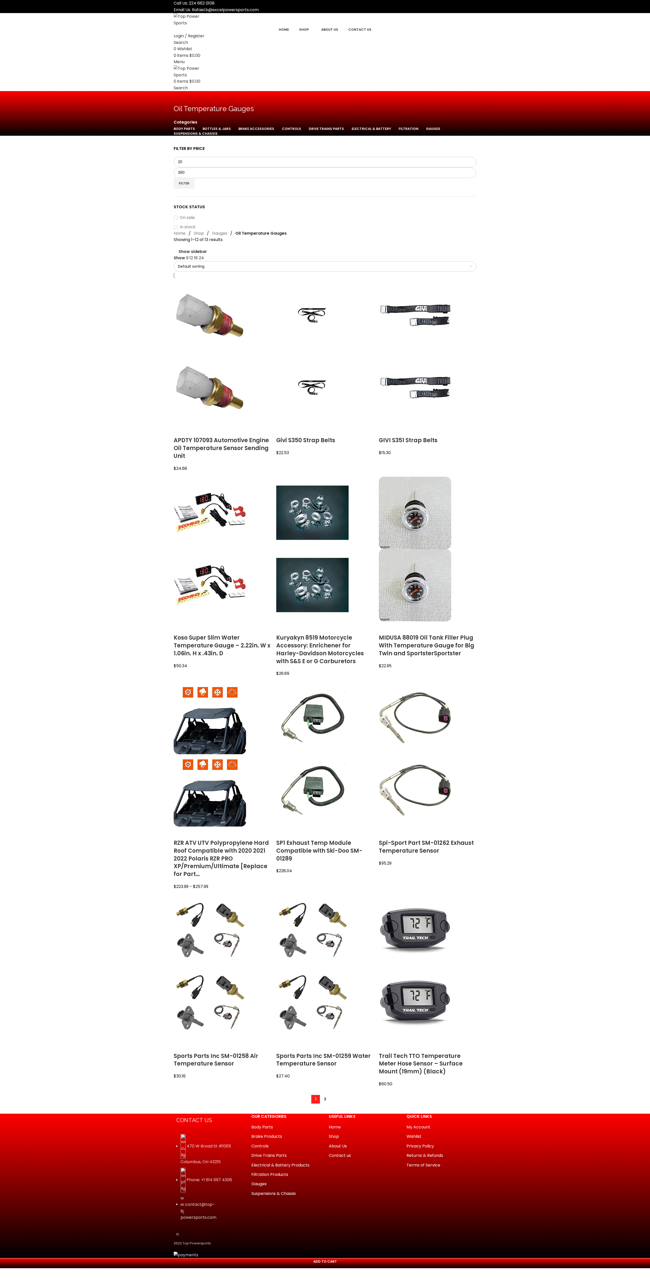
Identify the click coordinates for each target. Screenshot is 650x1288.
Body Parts (262, 1127)
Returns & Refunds (425, 1155)
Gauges (219, 233)
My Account (418, 1127)
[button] (325, 1263)
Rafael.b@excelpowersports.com (225, 10)
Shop (199, 233)
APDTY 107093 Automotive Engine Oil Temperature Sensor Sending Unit (221, 448)
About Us (338, 1146)
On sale (187, 217)
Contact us (340, 1155)
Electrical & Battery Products (280, 1165)
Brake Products (266, 1136)
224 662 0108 (202, 3)
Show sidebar (192, 251)
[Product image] (210, 387)
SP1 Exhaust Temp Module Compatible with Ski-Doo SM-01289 (319, 851)
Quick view (193, 430)
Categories (185, 122)
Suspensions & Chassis (273, 1193)
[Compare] (180, 430)
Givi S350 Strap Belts (305, 440)
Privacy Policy (420, 1146)
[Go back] (180, 97)
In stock (188, 227)
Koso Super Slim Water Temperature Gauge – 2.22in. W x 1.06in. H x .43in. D (222, 645)
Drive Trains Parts (269, 1155)
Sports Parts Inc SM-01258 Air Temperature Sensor (216, 1060)
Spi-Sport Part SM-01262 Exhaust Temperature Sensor (426, 847)
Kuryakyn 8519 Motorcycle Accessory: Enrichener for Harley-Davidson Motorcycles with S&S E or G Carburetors (320, 649)
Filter (184, 183)
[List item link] (208, 1180)
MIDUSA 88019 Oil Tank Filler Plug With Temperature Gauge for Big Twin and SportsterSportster (426, 645)
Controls (260, 1146)
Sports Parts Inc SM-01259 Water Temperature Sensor (323, 1060)
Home (180, 233)
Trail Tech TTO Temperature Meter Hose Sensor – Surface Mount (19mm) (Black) (421, 1064)
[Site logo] (193, 19)
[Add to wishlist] (207, 430)
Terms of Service (423, 1165)
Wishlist (414, 1136)
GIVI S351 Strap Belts (408, 440)
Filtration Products (269, 1174)
